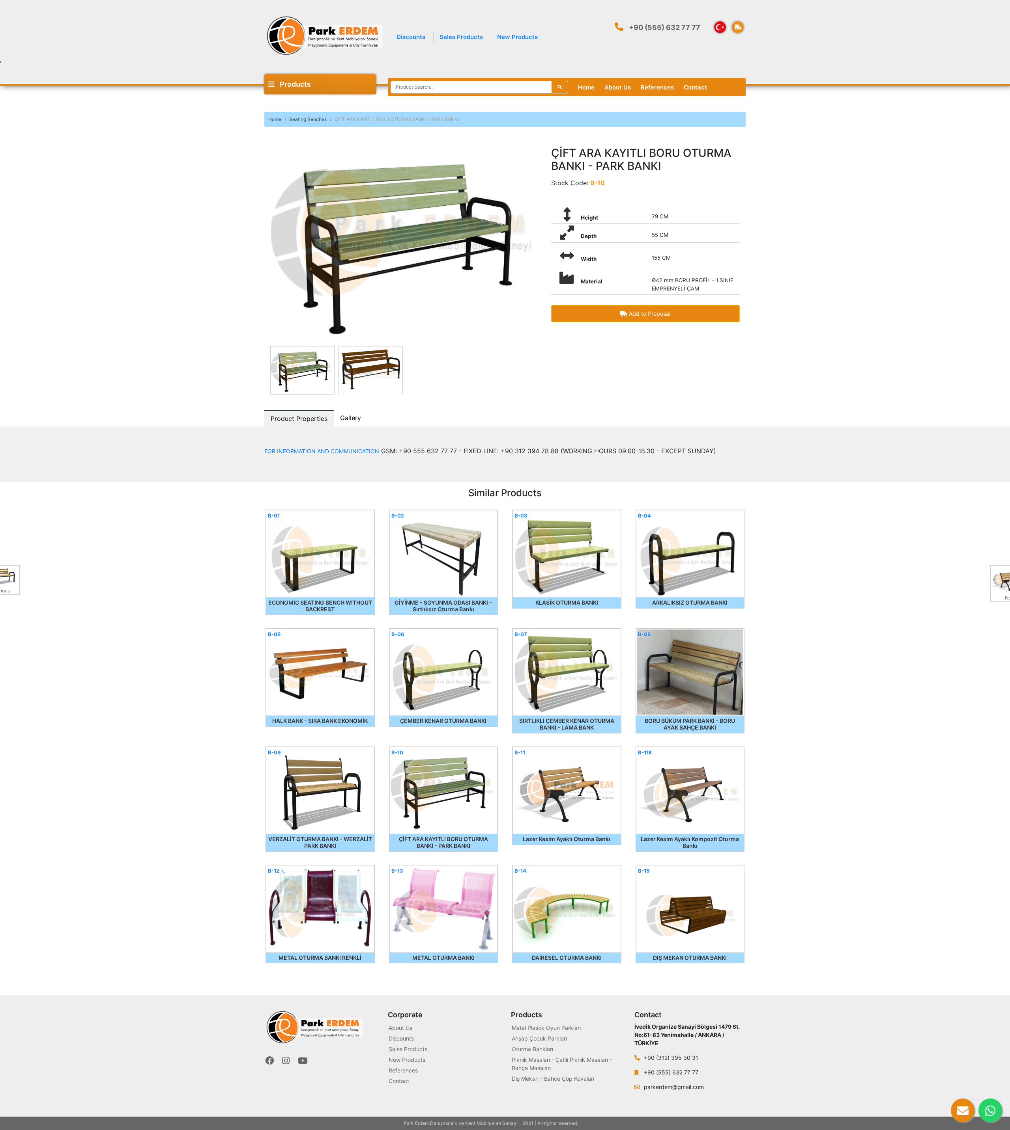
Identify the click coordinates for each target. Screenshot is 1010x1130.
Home (586, 87)
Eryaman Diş (593, 1123)
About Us (617, 87)
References (657, 87)
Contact (695, 87)
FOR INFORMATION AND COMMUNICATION (321, 451)
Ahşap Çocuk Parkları (539, 1038)
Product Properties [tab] (299, 419)
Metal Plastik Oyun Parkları (546, 1027)
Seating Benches (308, 119)
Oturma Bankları (532, 1049)
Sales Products (461, 37)
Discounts (411, 37)
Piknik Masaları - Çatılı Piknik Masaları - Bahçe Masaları (562, 1063)
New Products (517, 37)
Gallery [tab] (350, 418)
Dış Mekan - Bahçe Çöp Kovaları (553, 1078)
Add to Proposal (648, 313)
